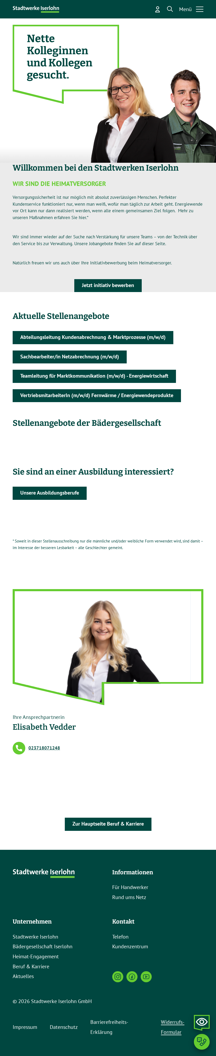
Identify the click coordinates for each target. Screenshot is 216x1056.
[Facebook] (132, 976)
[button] (170, 9)
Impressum (25, 1027)
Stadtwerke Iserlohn (35, 936)
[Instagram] (117, 976)
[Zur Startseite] (36, 9)
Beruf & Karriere (31, 966)
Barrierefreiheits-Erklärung (109, 1027)
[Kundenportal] (157, 9)
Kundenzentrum (130, 946)
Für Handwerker (130, 887)
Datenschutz (64, 1027)
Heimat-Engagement (36, 956)
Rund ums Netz (129, 897)
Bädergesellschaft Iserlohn (42, 946)
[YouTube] (146, 976)
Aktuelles (23, 976)
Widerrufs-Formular (172, 1027)
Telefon (120, 936)
